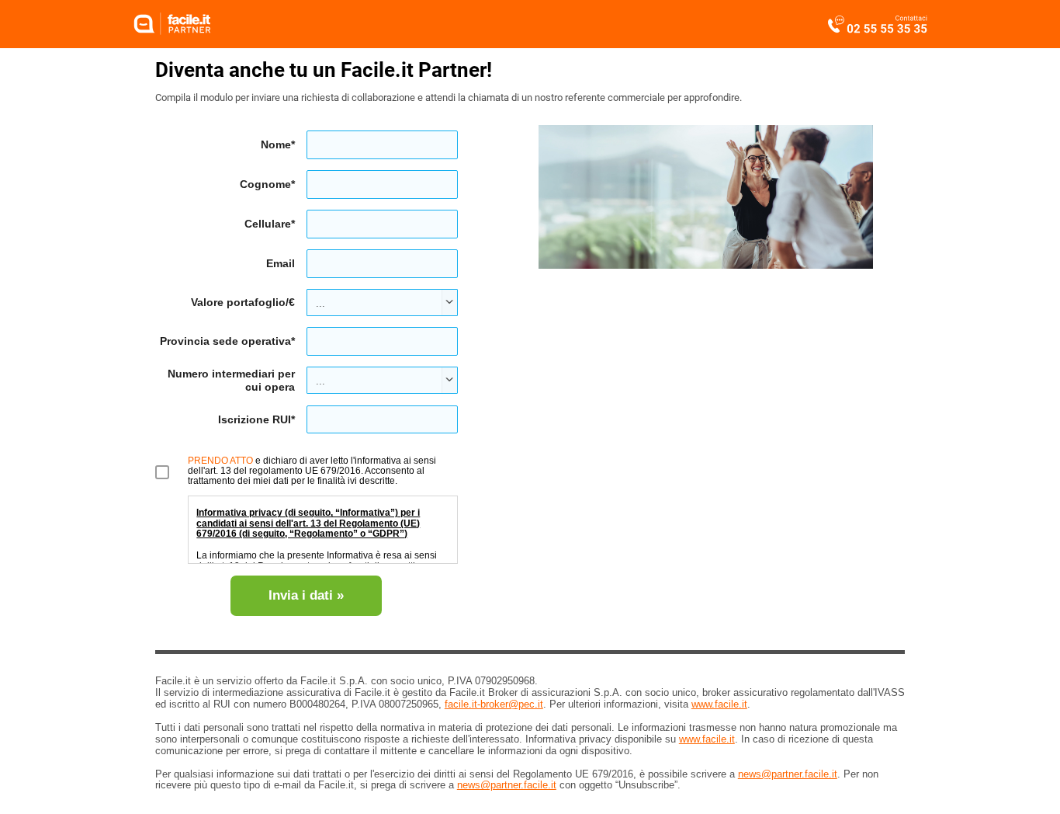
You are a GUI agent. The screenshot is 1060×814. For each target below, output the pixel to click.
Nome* (278, 144)
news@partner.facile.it (787, 774)
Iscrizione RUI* (256, 419)
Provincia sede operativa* (227, 341)
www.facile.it (719, 704)
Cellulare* (269, 223)
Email (280, 263)
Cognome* (267, 184)
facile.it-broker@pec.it (494, 704)
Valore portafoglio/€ (243, 302)
